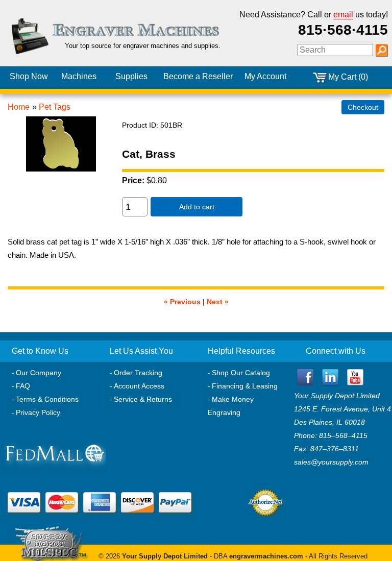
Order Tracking (138, 373)
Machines (78, 76)
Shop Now (29, 76)
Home (19, 107)
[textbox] (335, 50)
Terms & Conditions (47, 399)
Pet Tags (54, 107)
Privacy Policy (38, 412)
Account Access (139, 386)
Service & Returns (143, 399)
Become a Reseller (198, 76)
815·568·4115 (343, 30)
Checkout (363, 107)
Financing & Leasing (245, 386)
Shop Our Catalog (241, 373)
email (343, 14)
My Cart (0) (348, 76)
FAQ (23, 386)
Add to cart (196, 207)
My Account (265, 76)
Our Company (38, 373)
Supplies (131, 76)
